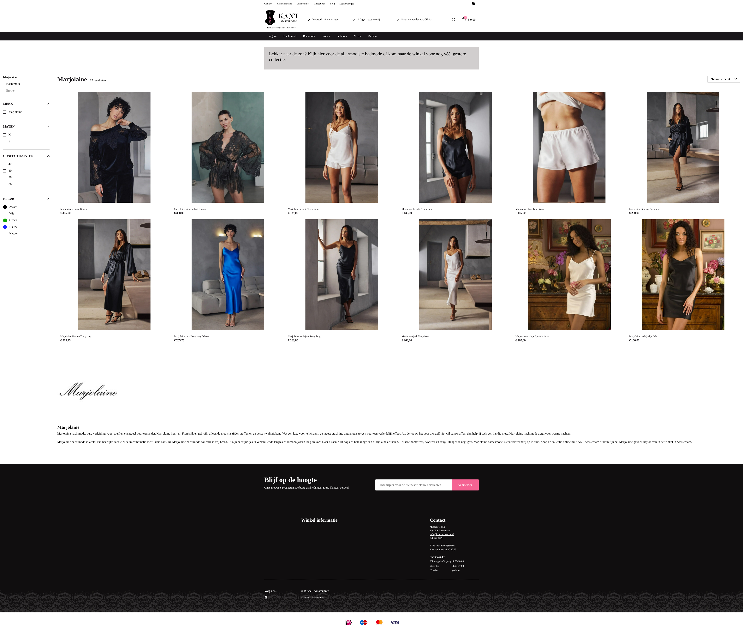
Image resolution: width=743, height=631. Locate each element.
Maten (9, 126)
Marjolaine (15, 112)
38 (10, 177)
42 (10, 164)
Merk (8, 103)
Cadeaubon (319, 3)
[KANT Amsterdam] (281, 20)
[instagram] (474, 4)
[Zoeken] (454, 20)
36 (10, 184)
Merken (372, 36)
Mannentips (318, 597)
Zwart (13, 207)
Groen (13, 220)
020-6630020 (436, 538)
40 (10, 170)
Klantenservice (284, 3)
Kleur (8, 198)
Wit (11, 213)
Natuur (13, 233)
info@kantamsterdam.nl (442, 534)
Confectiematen (18, 156)
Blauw (13, 227)
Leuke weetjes (346, 3)
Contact (268, 3)
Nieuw (357, 36)
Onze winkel (302, 3)
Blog (332, 3)
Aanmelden (465, 485)
